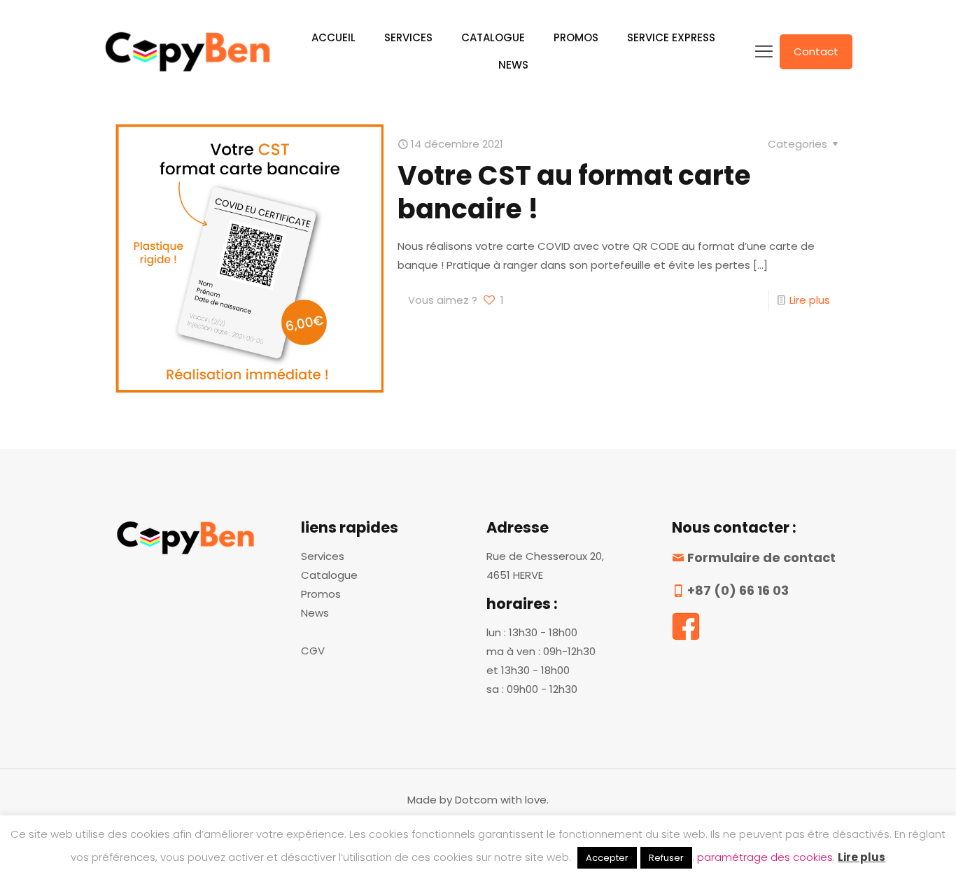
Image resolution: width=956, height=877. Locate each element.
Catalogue (329, 575)
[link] (686, 626)
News (315, 612)
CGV (313, 650)
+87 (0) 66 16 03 (738, 590)
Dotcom (476, 799)
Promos (321, 594)
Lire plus (809, 300)
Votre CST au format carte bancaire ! (574, 192)
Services (322, 556)
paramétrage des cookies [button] (765, 857)
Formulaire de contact (761, 557)
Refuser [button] (666, 857)
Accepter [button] (607, 857)
